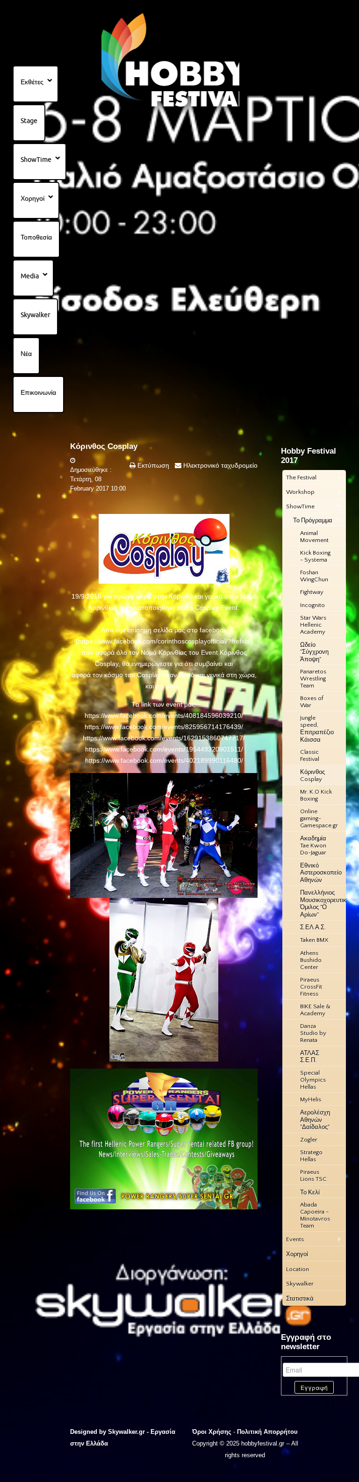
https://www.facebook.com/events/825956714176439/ (164, 726)
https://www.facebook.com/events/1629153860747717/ (164, 738)
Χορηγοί (32, 198)
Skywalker (35, 314)
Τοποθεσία (36, 237)
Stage (29, 120)
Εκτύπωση (152, 465)
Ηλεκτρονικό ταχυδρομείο (219, 465)
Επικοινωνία (38, 392)
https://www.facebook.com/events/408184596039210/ (164, 715)
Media (30, 276)
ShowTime (36, 159)
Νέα (26, 353)
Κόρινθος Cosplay (103, 446)
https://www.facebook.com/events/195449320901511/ (164, 749)
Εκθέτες (32, 82)
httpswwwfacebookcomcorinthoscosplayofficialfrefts (164, 641)
